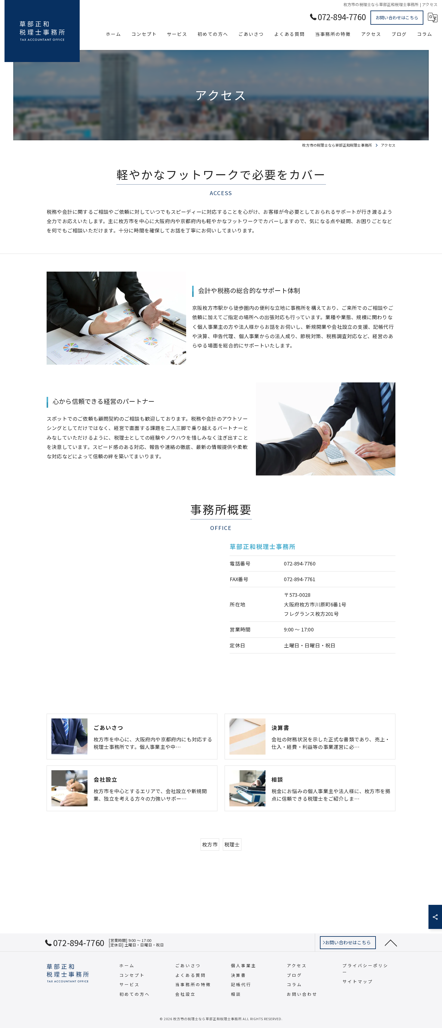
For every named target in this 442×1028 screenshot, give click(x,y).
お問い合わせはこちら (397, 17)
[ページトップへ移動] (391, 942)
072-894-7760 (299, 563)
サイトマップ (357, 981)
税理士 (232, 844)
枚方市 (210, 844)
